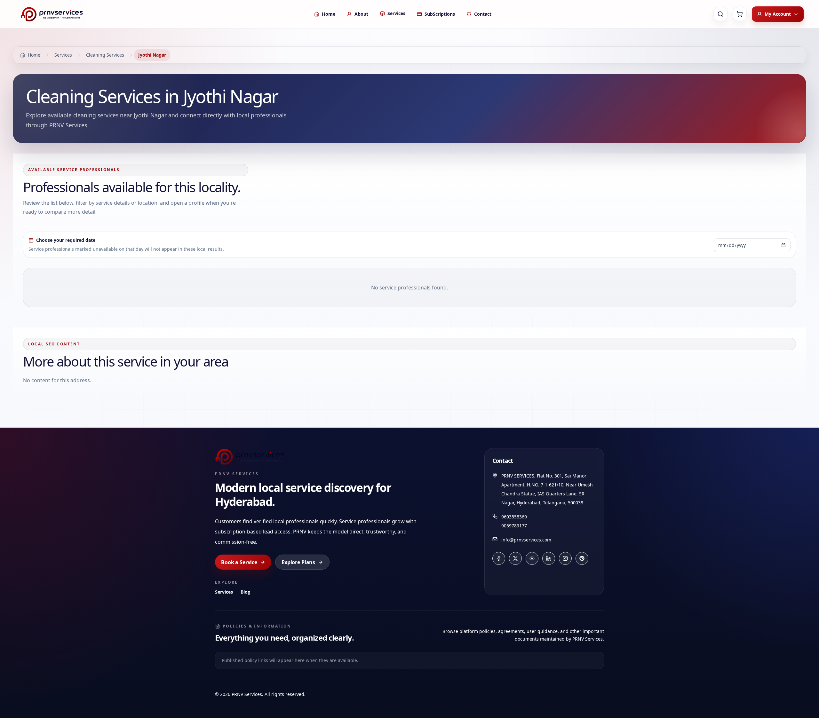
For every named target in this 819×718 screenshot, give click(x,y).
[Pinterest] (582, 558)
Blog (245, 592)
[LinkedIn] (548, 558)
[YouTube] (532, 558)
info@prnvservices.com (526, 540)
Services (224, 592)
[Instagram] (565, 558)
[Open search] (720, 14)
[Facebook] (498, 558)
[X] (515, 558)
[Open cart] (740, 14)
